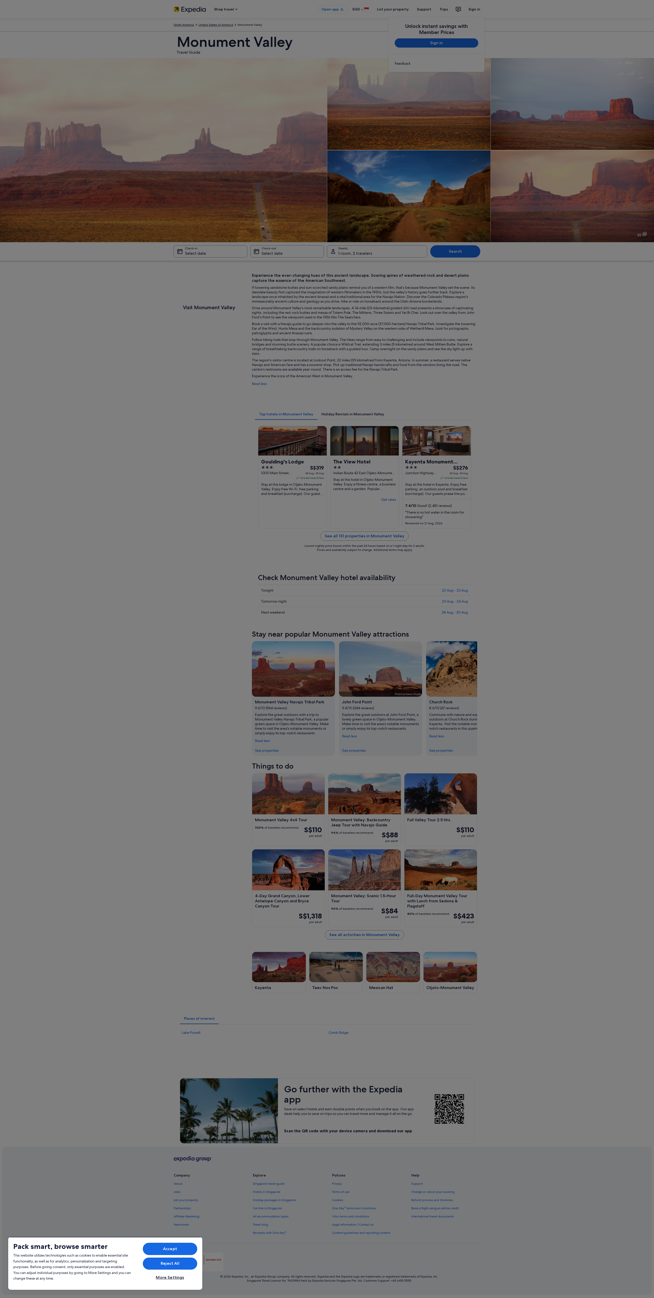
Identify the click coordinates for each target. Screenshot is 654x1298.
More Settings (170, 1277)
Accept (170, 1248)
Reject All (170, 1263)
